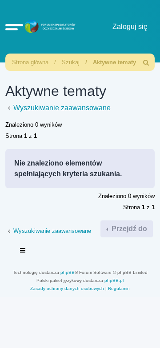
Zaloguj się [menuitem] (130, 26)
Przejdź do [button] (128, 228)
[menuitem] (146, 62)
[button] (14, 27)
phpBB (67, 272)
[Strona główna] (49, 27)
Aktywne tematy (114, 62)
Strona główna (30, 62)
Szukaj (71, 62)
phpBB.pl (114, 280)
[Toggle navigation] (23, 252)
